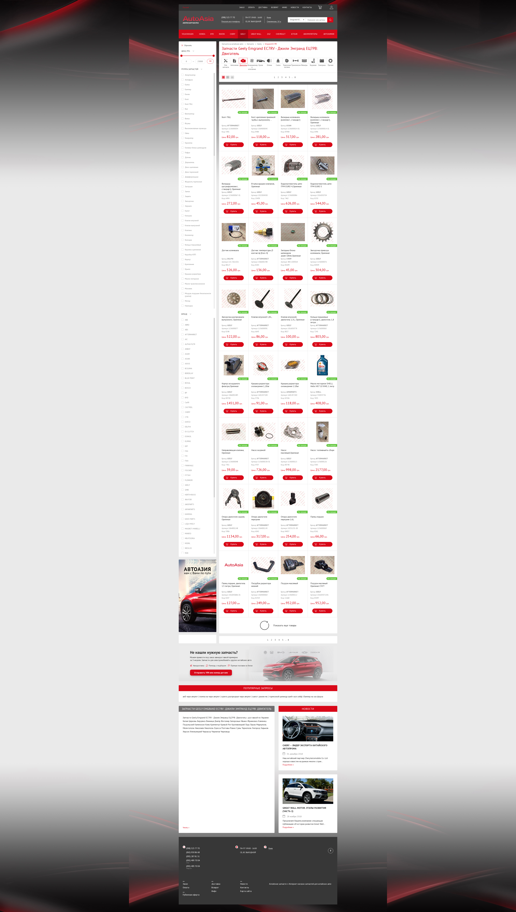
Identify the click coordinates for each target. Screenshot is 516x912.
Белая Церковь (189, 721)
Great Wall (256, 34)
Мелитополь (188, 728)
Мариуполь (261, 724)
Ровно (233, 728)
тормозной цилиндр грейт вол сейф (285, 696)
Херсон (186, 731)
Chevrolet (281, 34)
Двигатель (243, 65)
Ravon (222, 34)
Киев (207, 724)
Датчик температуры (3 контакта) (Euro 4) (262, 251)
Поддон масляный (289, 583)
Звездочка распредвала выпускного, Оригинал (233, 318)
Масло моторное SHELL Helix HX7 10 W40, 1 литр (322, 385)
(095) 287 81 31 (193, 856)
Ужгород (256, 728)
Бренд (184, 314)
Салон (278, 65)
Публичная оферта (191, 894)
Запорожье (235, 721)
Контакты (307, 7)
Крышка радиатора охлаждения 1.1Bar (290, 385)
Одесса (217, 728)
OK (210, 61)
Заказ (241, 7)
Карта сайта (246, 891)
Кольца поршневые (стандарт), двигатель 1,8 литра (322, 320)
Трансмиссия (295, 65)
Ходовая (313, 65)
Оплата (251, 7)
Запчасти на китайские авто (232, 44)
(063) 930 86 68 (193, 852)
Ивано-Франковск (249, 721)
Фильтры (304, 65)
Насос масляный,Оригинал (290, 451)
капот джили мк (260, 696)
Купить (233, 144)
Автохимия (328, 34)
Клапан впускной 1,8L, (261, 317)
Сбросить (188, 45)
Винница (210, 721)
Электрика (322, 65)
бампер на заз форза (313, 696)
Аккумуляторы (310, 34)
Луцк (247, 724)
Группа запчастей (189, 69)
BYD (212, 34)
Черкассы (207, 731)
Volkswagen (187, 34)
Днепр (217, 721)
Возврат (274, 7)
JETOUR (294, 34)
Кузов (261, 65)
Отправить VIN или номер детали (211, 672)
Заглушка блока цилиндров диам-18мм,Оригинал (291, 253)
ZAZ (268, 34)
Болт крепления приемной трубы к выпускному (263, 118)
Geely (242, 34)
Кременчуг (215, 724)
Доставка (262, 7)
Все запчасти (226, 66)
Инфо (284, 7)
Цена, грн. (185, 51)
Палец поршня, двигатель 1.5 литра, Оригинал (233, 584)
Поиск (330, 19)
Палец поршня (317, 516)
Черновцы (225, 731)
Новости (295, 7)
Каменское (200, 724)
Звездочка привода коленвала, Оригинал (320, 251)
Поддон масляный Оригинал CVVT (318, 584)
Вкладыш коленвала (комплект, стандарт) (290, 118)
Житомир (225, 721)
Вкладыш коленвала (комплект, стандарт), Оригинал (320, 120)
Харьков (264, 728)
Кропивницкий (238, 724)
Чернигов (216, 731)
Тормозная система (287, 66)
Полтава (225, 728)
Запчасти (250, 44)
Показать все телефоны (230, 21)
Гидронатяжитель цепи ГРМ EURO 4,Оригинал (291, 185)
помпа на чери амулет (210, 696)
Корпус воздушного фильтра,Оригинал (231, 385)
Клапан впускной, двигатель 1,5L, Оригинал (292, 318)
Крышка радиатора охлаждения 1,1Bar (260, 385)
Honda (202, 34)
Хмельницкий (196, 731)
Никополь (208, 728)
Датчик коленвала (230, 250)
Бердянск (201, 721)
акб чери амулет (190, 696)
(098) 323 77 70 (228, 17)
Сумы (238, 728)
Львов (253, 724)
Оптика (269, 65)
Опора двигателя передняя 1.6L (289, 518)
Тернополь (246, 728)
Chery (232, 34)
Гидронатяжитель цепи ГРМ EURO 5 (321, 185)
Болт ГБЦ (226, 117)
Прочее (330, 65)
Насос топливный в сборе (322, 450)
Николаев (199, 728)
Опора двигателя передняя (259, 518)
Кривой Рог (226, 724)
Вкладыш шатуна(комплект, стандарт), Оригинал (231, 186)
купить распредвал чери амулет (236, 696)
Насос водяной (258, 450)
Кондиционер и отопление (252, 67)
